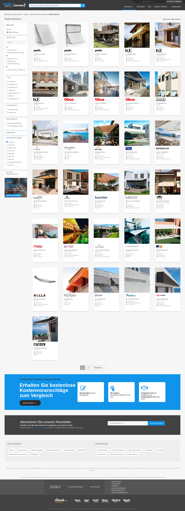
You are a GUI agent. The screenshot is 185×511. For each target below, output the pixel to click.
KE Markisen (149, 450)
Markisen (11, 450)
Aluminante (12, 50)
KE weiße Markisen (102, 450)
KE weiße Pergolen (132, 454)
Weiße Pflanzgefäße (37, 450)
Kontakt (167, 75)
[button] (15, 37)
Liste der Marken (116, 481)
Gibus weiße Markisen (134, 450)
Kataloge (141, 7)
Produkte (128, 7)
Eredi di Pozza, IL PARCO (16, 70)
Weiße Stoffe (82, 450)
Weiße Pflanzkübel (69, 450)
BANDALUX (12, 59)
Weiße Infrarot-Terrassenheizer (18, 454)
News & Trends (160, 7)
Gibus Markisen (101, 454)
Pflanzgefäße (34, 454)
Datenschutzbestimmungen (38, 427)
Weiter (98, 367)
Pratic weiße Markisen (118, 450)
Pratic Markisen (160, 450)
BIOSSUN (12, 61)
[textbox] (55, 5)
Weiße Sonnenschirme (53, 450)
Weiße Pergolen (23, 450)
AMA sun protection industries (16, 53)
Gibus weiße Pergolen (116, 454)
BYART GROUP (13, 64)
